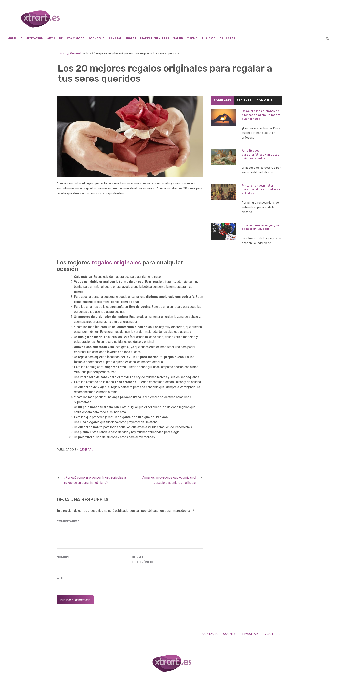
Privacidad (249, 633)
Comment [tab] (264, 100)
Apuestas (227, 38)
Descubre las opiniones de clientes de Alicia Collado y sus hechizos (261, 115)
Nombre (63, 557)
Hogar (131, 38)
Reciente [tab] (244, 100)
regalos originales (116, 262)
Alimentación (32, 38)
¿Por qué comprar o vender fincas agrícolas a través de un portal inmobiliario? (95, 480)
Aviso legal (272, 633)
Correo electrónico (141, 559)
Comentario (68, 521)
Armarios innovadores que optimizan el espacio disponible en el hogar (169, 480)
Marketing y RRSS (154, 38)
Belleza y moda (72, 38)
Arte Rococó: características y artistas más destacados (260, 154)
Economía (96, 38)
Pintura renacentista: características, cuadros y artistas (261, 189)
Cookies (229, 633)
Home (12, 38)
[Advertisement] (130, 228)
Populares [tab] (223, 100)
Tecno (192, 38)
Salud (178, 38)
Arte (51, 38)
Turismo (208, 38)
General (115, 38)
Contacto (210, 633)
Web (60, 578)
